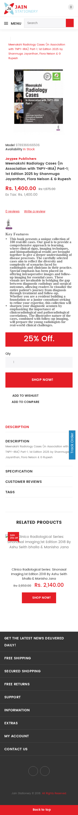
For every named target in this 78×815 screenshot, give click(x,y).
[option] (39, 101)
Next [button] (72, 568)
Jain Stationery (21, 793)
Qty (8, 354)
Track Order (72, 443)
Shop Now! (43, 380)
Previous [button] (5, 568)
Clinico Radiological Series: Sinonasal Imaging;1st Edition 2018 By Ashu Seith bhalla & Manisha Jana (39, 574)
